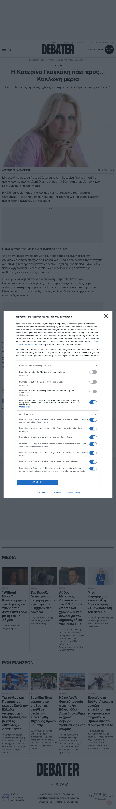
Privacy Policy (74, 492)
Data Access (58, 492)
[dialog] (58, 404)
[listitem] (58, 365)
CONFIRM (37, 482)
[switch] (93, 372)
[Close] (107, 317)
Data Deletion (42, 492)
